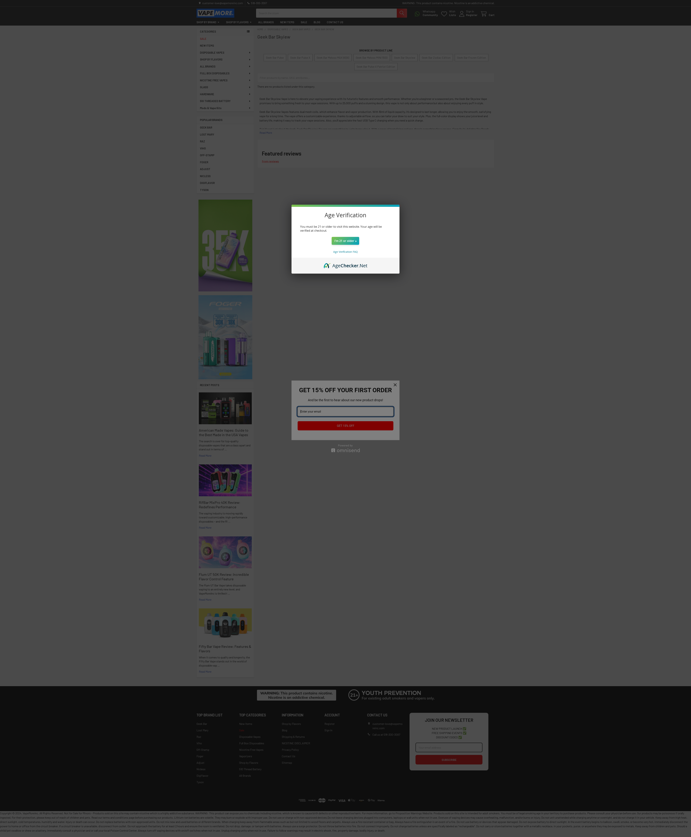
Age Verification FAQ (345, 251)
